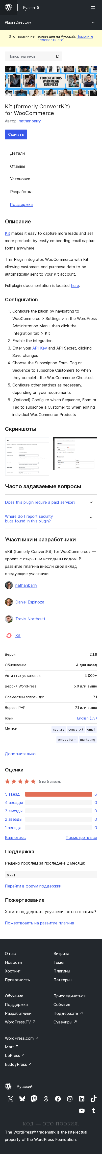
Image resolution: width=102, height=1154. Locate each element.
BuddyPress (18, 1064)
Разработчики (18, 1013)
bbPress (15, 1055)
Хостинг (13, 971)
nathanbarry (30, 120)
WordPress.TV (20, 1022)
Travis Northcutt (30, 618)
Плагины (61, 971)
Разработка (21, 191)
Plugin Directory (18, 22)
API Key (39, 348)
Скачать (16, 134)
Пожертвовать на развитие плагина (39, 922)
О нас (10, 953)
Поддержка (21, 204)
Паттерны (62, 979)
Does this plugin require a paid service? (40, 502)
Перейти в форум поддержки (33, 886)
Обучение (14, 995)
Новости (13, 962)
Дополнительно (20, 753)
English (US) (87, 718)
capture (58, 729)
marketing (87, 739)
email (91, 729)
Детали (17, 153)
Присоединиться (69, 995)
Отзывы (17, 166)
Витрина (61, 953)
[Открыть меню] (94, 7)
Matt (12, 1046)
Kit (7, 233)
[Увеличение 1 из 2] (42, 443)
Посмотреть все (81, 837)
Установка (20, 178)
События (61, 1004)
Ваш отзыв (15, 837)
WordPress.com (22, 1038)
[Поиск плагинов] (57, 56)
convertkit (75, 729)
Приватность (17, 979)
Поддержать (68, 1013)
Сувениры (65, 1022)
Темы (58, 962)
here (75, 285)
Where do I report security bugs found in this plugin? (29, 518)
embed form (67, 739)
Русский (24, 1086)
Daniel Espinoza (29, 602)
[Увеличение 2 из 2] (90, 443)
